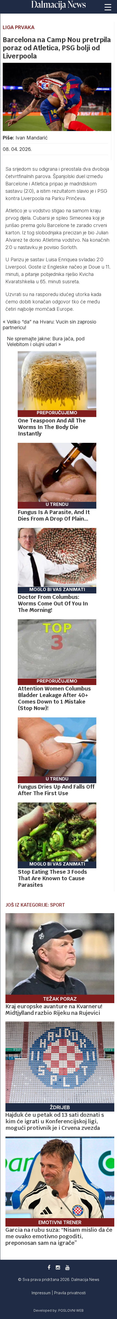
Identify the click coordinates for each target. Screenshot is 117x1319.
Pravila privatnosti (70, 1292)
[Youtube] (67, 1267)
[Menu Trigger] (108, 7)
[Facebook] (49, 1267)
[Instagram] (58, 1267)
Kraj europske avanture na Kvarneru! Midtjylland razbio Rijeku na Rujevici (53, 1009)
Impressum (42, 1292)
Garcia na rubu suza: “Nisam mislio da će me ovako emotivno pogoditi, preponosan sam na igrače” (58, 1236)
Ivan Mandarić (32, 138)
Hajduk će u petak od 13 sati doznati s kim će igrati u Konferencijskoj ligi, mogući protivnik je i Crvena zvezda (54, 1121)
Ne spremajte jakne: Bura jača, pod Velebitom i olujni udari (46, 341)
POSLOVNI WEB (71, 1310)
